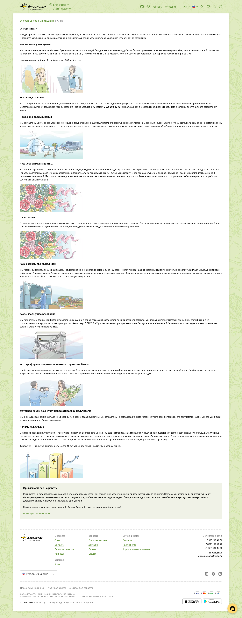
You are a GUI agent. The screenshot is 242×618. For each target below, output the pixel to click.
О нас (57, 540)
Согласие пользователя (81, 587)
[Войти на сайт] (220, 7)
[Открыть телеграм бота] (213, 574)
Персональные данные (32, 587)
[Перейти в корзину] (214, 7)
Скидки (92, 553)
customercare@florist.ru (210, 556)
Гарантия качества (64, 549)
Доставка (93, 544)
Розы (57, 564)
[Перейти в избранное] (208, 7)
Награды (59, 553)
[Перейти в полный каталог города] (32, 7)
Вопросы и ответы (98, 540)
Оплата (92, 549)
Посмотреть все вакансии (36, 513)
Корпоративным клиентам (136, 549)
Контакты (59, 544)
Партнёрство (129, 544)
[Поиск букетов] (202, 7)
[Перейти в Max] (220, 574)
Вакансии (127, 540)
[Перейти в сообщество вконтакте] (207, 574)
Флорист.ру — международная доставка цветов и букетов (64, 602)
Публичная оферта (56, 587)
